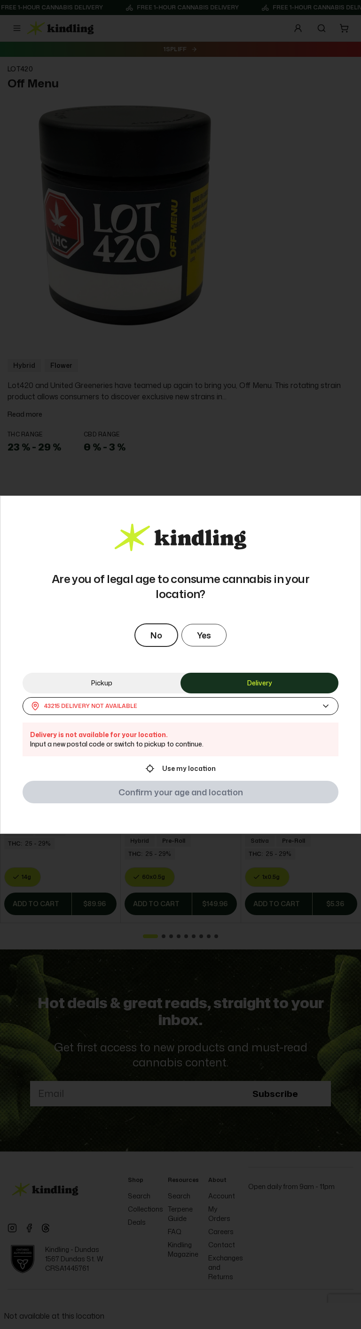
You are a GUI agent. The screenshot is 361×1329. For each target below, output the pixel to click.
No (156, 635)
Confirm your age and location (180, 792)
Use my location (189, 768)
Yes (204, 635)
